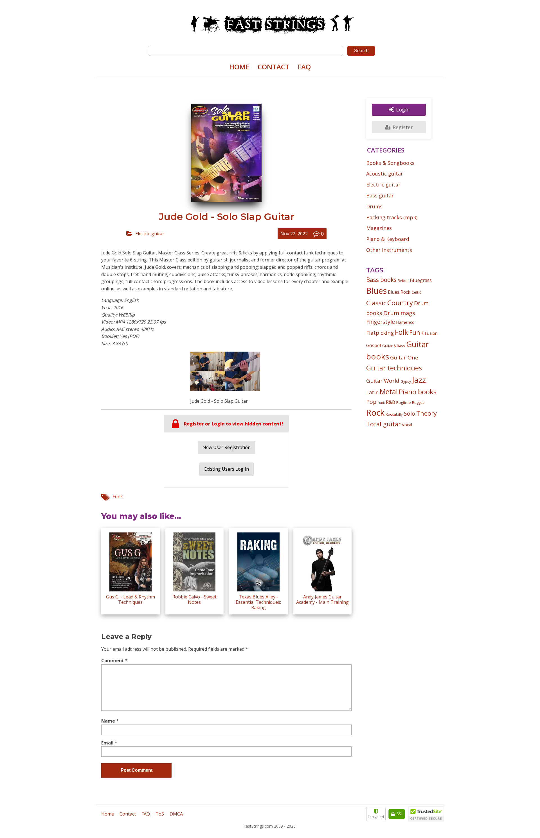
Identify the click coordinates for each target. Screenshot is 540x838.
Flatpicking (380, 332)
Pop (371, 402)
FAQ (304, 66)
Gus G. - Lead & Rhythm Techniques (130, 599)
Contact (273, 66)
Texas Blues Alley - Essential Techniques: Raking (258, 602)
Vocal (407, 424)
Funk (117, 496)
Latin (372, 392)
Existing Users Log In (226, 469)
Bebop (403, 280)
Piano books (417, 391)
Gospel (373, 345)
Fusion (431, 333)
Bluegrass (421, 280)
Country (400, 302)
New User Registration (226, 447)
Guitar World (382, 380)
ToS (160, 814)
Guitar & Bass (393, 345)
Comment (114, 660)
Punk (381, 403)
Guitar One (404, 357)
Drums (374, 206)
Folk (401, 332)
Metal (389, 391)
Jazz (419, 379)
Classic (376, 303)
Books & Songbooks (390, 163)
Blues (376, 290)
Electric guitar (149, 234)
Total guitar (383, 424)
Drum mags (399, 313)
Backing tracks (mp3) (391, 217)
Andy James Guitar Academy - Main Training (322, 599)
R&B (390, 402)
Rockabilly (394, 414)
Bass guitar (380, 195)
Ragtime (403, 402)
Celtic (416, 292)
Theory (426, 413)
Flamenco (405, 322)
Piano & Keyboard (387, 239)
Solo (409, 413)
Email (109, 743)
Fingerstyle (380, 321)
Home (239, 66)
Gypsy (405, 381)
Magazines (379, 228)
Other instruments (389, 250)
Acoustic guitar (384, 173)
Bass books (381, 280)
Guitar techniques (394, 367)
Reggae (418, 402)
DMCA (176, 814)
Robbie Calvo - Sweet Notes (194, 599)
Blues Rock (399, 292)
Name (110, 721)
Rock (375, 412)
